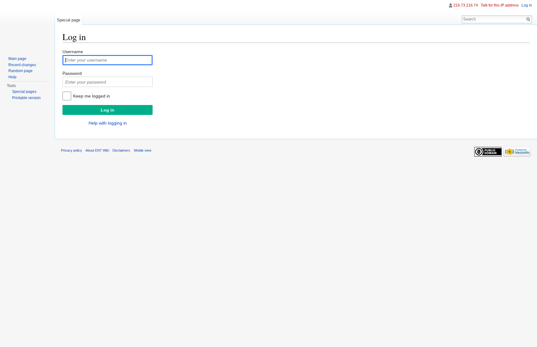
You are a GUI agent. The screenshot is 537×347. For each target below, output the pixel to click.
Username (72, 51)
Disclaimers (121, 150)
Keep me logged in (91, 96)
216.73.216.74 (465, 5)
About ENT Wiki (97, 150)
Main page (17, 59)
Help (12, 77)
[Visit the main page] (27, 25)
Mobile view (142, 150)
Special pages (24, 91)
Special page (68, 20)
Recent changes (22, 65)
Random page (20, 71)
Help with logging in (108, 123)
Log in (526, 5)
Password (72, 73)
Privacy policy (71, 150)
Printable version (26, 98)
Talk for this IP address (500, 5)
